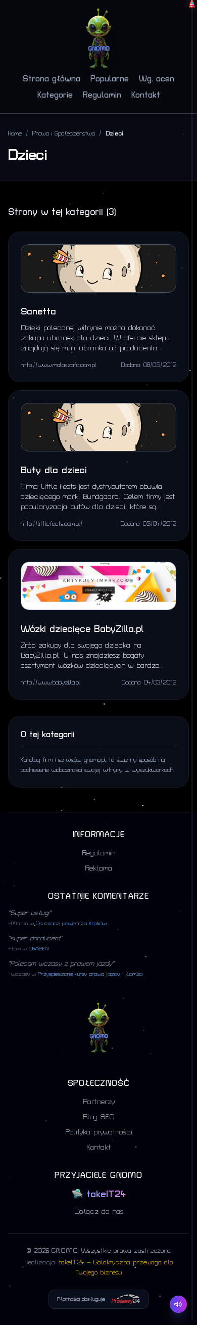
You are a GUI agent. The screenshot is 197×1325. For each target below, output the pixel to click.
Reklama (98, 868)
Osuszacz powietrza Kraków (71, 924)
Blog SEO (99, 1117)
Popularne (109, 78)
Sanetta (38, 311)
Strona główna (51, 78)
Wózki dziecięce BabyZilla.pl (82, 629)
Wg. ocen (156, 78)
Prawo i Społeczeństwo (63, 133)
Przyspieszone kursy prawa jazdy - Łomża (90, 974)
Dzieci (114, 133)
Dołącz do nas (98, 1211)
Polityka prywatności (98, 1132)
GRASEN (38, 949)
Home (15, 133)
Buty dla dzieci (54, 470)
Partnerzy (99, 1102)
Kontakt (145, 95)
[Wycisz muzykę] (178, 1304)
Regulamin (102, 95)
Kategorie (55, 95)
